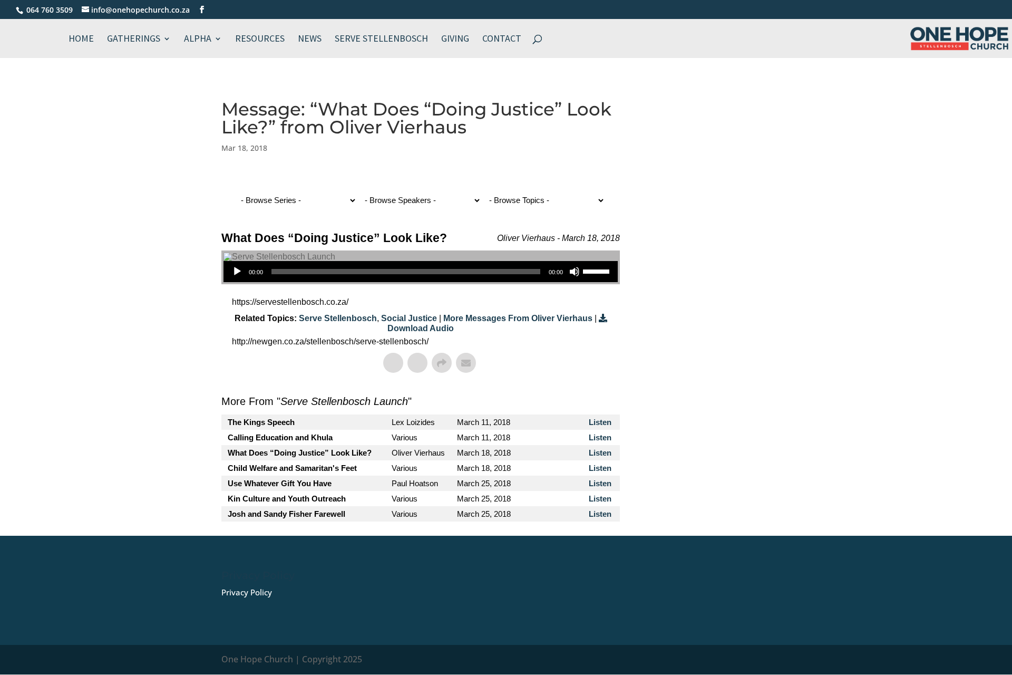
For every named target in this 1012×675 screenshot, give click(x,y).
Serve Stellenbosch (331, 39)
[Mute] (574, 271)
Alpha (148, 39)
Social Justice (409, 318)
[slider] (597, 270)
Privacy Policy (246, 592)
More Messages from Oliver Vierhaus (517, 318)
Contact (452, 39)
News (260, 39)
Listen (600, 422)
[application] (420, 271)
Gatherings (84, 39)
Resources (210, 39)
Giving (406, 39)
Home (31, 39)
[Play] (237, 271)
